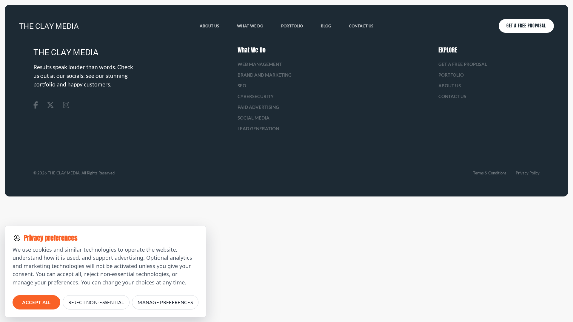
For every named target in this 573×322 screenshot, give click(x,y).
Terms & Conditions (489, 173)
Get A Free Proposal (526, 26)
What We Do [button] (250, 26)
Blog (326, 26)
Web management (260, 64)
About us (209, 26)
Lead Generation (258, 128)
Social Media (253, 117)
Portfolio (292, 26)
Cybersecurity (256, 96)
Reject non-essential (96, 302)
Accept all (36, 302)
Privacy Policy (528, 173)
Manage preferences (165, 302)
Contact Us (361, 26)
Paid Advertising (258, 107)
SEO (242, 85)
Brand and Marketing (265, 75)
